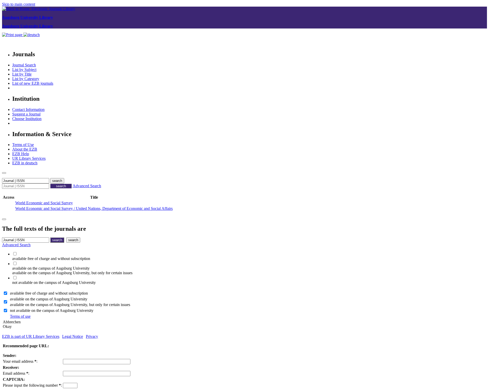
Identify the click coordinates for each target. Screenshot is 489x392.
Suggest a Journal (26, 114)
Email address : (16, 373)
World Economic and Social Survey (44, 203)
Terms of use (20, 316)
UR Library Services (29, 158)
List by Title (22, 74)
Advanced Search (87, 186)
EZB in (24, 163)
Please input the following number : (32, 385)
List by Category (25, 79)
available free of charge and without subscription (49, 293)
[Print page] (12, 35)
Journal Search (24, 65)
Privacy (92, 336)
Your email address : (20, 361)
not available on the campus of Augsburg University (51, 310)
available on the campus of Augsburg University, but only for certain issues (70, 304)
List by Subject (24, 69)
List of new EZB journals (32, 83)
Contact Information (28, 109)
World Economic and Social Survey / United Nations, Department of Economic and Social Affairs (94, 208)
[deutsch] (31, 35)
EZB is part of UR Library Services (30, 336)
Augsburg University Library (27, 17)
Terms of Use (23, 144)
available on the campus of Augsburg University (48, 299)
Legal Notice (72, 336)
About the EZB (24, 149)
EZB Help (20, 154)
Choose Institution (27, 119)
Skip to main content (18, 4)
